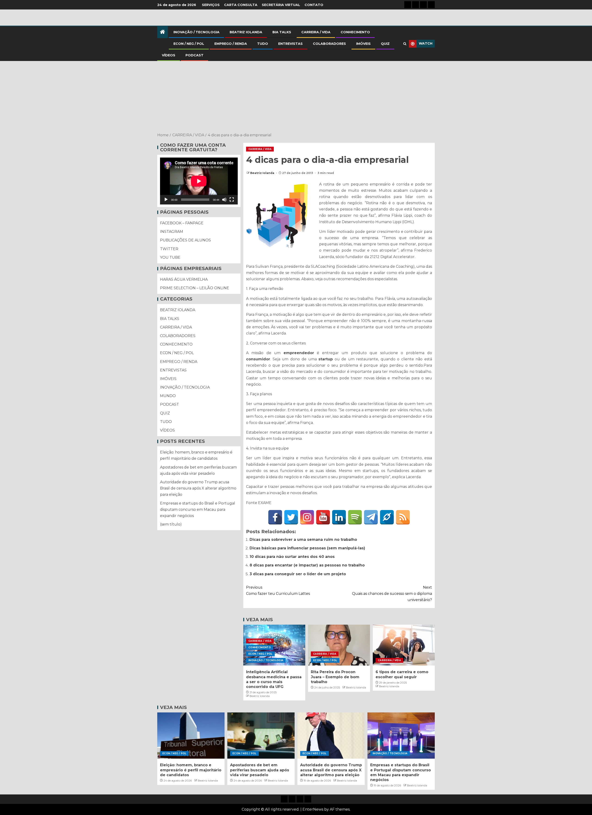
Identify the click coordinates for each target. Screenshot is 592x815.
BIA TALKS (281, 32)
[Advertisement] (296, 97)
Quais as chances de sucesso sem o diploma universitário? (392, 593)
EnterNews (312, 809)
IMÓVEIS (363, 44)
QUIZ (385, 44)
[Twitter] (291, 517)
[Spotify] (355, 517)
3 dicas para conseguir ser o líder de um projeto (298, 574)
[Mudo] (224, 200)
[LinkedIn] (339, 517)
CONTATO (314, 5)
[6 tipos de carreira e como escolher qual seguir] (404, 645)
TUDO (262, 44)
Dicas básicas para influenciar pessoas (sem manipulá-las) (307, 548)
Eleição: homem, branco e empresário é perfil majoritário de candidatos (190, 770)
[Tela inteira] (231, 200)
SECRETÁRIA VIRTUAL (281, 5)
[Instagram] (307, 517)
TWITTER (169, 249)
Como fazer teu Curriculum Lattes (278, 590)
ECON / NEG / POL (188, 44)
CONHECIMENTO (355, 32)
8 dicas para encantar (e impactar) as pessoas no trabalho (307, 565)
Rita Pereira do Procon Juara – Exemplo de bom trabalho (335, 677)
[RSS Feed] (402, 517)
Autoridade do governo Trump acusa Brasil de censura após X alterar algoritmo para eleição (198, 488)
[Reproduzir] (166, 200)
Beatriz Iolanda (262, 173)
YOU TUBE (170, 257)
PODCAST (194, 55)
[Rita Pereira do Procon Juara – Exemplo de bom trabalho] (339, 645)
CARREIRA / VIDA (315, 32)
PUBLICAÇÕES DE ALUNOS (185, 240)
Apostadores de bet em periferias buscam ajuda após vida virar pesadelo (259, 770)
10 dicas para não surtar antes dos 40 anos (292, 556)
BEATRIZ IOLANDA (246, 32)
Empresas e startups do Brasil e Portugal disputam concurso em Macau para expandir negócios (197, 509)
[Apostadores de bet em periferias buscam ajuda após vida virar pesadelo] (261, 735)
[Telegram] (371, 517)
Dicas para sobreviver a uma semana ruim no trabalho (303, 539)
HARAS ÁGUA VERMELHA (184, 279)
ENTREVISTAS (290, 44)
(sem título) (171, 524)
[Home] (162, 32)
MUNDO (168, 396)
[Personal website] (386, 517)
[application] (199, 181)
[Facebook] (275, 517)
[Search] (405, 43)
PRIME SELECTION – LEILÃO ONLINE (194, 288)
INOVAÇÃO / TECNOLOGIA (196, 32)
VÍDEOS (168, 55)
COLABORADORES (329, 44)
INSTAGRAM (171, 232)
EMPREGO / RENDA (230, 44)
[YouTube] (323, 517)
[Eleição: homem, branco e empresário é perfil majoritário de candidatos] (191, 735)
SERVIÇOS (211, 5)
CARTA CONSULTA (240, 5)
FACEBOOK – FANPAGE (182, 223)
